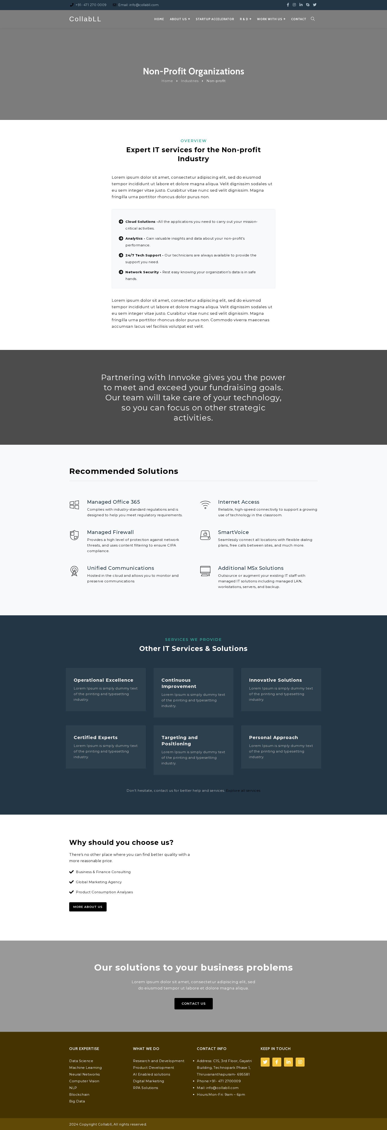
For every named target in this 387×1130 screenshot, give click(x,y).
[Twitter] (315, 5)
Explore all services (243, 790)
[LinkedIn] (301, 5)
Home (167, 80)
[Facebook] (288, 5)
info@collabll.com (222, 1088)
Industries (190, 80)
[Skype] (308, 5)
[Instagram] (294, 5)
